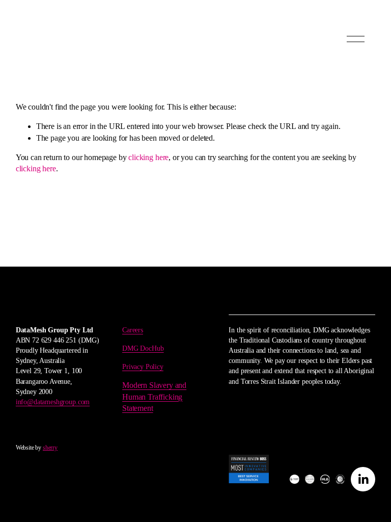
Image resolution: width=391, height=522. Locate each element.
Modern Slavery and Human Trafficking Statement (154, 396)
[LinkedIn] (363, 479)
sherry (50, 447)
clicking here (148, 157)
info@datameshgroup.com (53, 402)
